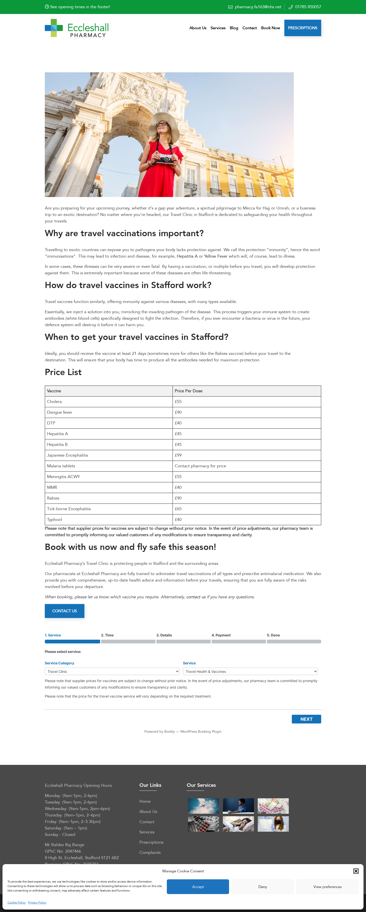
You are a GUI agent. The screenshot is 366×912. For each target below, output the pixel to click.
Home (145, 801)
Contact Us (64, 611)
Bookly (169, 731)
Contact (250, 28)
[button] (356, 871)
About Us (197, 28)
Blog (234, 28)
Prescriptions (302, 28)
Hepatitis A (187, 256)
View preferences (327, 886)
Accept (198, 886)
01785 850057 (308, 7)
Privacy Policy (37, 903)
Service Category (59, 663)
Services (218, 28)
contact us (195, 597)
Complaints (150, 852)
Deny (262, 886)
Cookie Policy (16, 903)
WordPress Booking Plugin (201, 731)
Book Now (270, 28)
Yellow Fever (216, 256)
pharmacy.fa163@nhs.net (258, 7)
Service (189, 663)
